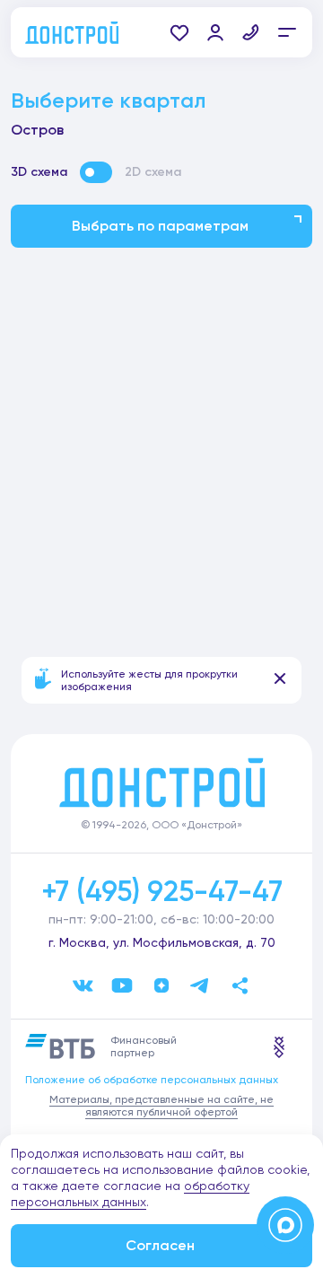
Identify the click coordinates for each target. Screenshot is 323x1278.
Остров (37, 129)
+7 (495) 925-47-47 (162, 891)
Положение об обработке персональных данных (151, 1079)
